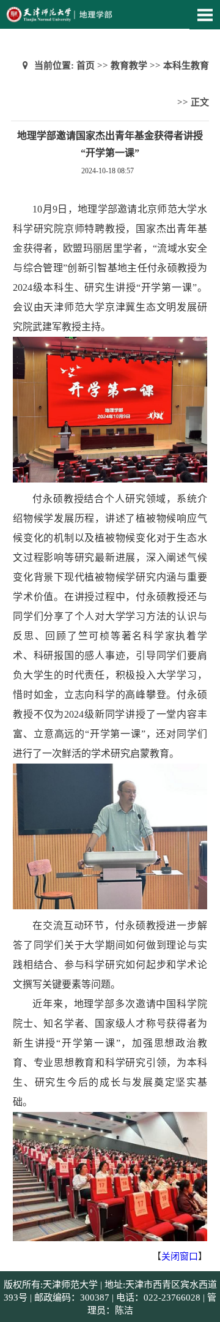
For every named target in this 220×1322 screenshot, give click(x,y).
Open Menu (204, 14)
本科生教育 (186, 65)
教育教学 (129, 65)
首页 (85, 65)
